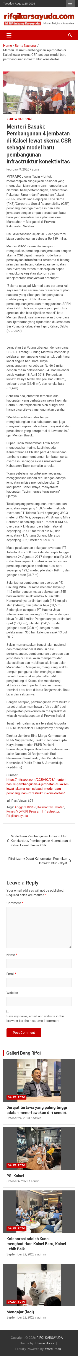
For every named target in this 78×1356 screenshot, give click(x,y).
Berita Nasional (19, 119)
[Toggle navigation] (9, 35)
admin (36, 169)
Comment (14, 903)
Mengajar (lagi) (20, 1312)
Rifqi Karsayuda (17, 816)
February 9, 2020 (17, 169)
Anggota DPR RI (25, 807)
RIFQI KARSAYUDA (50, 1338)
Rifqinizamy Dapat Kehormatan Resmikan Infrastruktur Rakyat (37, 861)
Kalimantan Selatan (50, 807)
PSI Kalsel (15, 1175)
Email (11, 974)
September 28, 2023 (20, 1317)
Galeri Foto (16, 1097)
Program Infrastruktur (44, 811)
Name (11, 955)
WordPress (53, 1349)
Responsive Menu (70, 3)
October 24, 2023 (18, 1118)
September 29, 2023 (20, 1254)
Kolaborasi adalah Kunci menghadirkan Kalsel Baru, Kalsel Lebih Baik (36, 1244)
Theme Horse (44, 1343)
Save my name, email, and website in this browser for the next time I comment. (35, 1018)
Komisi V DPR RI (17, 811)
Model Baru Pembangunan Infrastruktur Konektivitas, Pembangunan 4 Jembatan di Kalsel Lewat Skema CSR (41, 840)
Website (12, 993)
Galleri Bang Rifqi (23, 1053)
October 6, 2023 (17, 1181)
